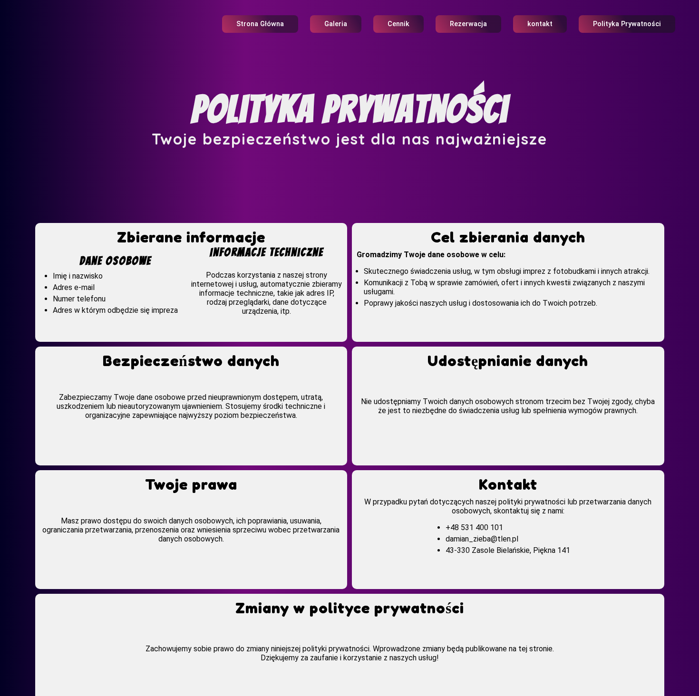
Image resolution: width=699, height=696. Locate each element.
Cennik (398, 24)
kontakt (540, 24)
